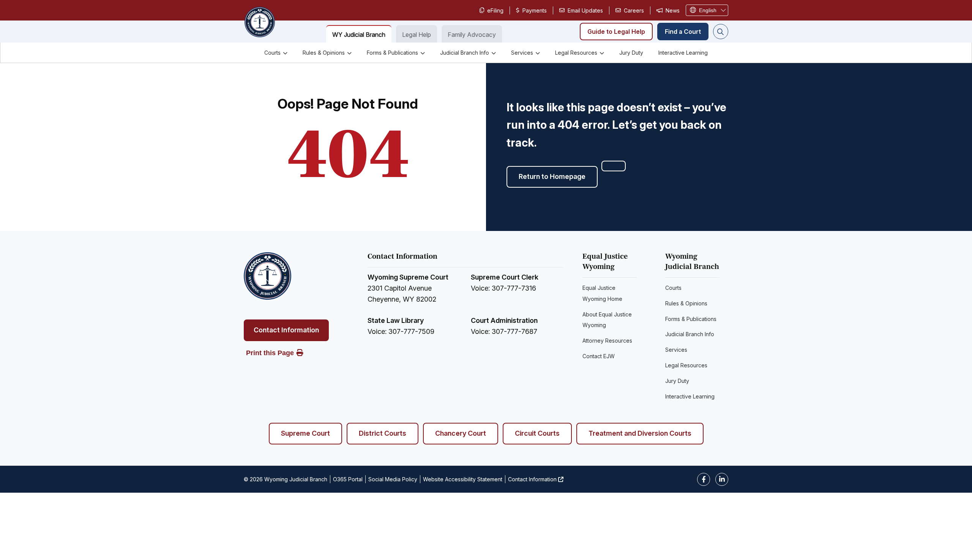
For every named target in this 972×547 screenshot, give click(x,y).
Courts (272, 52)
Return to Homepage (552, 176)
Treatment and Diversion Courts (640, 433)
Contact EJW (598, 356)
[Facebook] (703, 479)
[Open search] (720, 31)
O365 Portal (348, 479)
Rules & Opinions (324, 52)
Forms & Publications (392, 52)
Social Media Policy (392, 479)
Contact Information (286, 330)
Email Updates (585, 10)
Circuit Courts (537, 433)
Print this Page (270, 353)
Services (522, 52)
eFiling (495, 10)
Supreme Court (305, 433)
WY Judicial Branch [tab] (358, 34)
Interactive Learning (683, 52)
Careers (634, 10)
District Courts (382, 433)
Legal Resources (576, 52)
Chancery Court (460, 433)
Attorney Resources (607, 340)
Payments (534, 10)
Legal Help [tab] (416, 34)
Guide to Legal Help (616, 31)
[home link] (267, 276)
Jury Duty (631, 52)
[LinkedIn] (721, 479)
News (673, 10)
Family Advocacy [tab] (472, 34)
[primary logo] (259, 23)
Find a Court (683, 31)
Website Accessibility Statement (462, 479)
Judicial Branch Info (464, 52)
